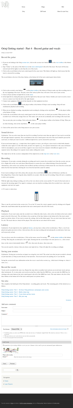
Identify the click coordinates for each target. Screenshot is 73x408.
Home (23, 7)
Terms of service (47, 403)
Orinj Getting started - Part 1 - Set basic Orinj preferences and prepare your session (25, 290)
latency (31, 228)
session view (25, 62)
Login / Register (9, 384)
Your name (4, 307)
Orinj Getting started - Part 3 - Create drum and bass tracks (18, 294)
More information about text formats (58, 329)
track (26, 67)
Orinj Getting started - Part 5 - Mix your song (14, 296)
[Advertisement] (36, 29)
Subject (3, 311)
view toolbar (59, 62)
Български (68, 300)
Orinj (23, 11)
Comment (4, 314)
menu (31, 94)
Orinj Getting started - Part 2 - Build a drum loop (15, 292)
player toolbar (34, 90)
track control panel (37, 67)
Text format (6, 329)
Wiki (63, 7)
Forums (6, 381)
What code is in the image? (8, 356)
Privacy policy (40, 403)
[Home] (5, 4)
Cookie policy (56, 403)
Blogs (43, 7)
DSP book (43, 11)
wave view (56, 154)
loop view (46, 154)
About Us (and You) (62, 11)
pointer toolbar (59, 237)
